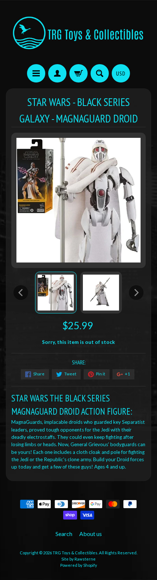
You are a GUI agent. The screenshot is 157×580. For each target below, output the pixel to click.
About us (90, 533)
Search (63, 533)
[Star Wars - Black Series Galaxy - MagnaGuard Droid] (56, 292)
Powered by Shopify (78, 565)
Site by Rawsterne (78, 559)
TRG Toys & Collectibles (75, 552)
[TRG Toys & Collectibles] (78, 33)
